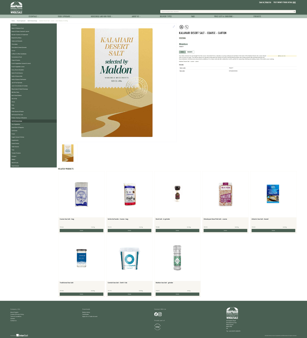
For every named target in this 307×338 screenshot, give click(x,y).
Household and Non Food (101, 16)
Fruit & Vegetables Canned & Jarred (21, 63)
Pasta (13, 108)
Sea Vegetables (16, 124)
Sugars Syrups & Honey (18, 137)
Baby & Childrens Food (18, 28)
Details (182, 52)
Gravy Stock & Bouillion (18, 69)
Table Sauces (15, 146)
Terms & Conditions (15, 316)
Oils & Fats (14, 98)
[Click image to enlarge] (117, 83)
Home (13, 20)
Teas (13, 150)
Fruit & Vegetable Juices (18, 66)
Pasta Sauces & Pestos (18, 111)
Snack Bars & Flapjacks (18, 127)
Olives (13, 102)
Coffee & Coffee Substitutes (19, 53)
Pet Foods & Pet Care (17, 114)
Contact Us (13, 320)
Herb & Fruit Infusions (17, 73)
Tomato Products (16, 153)
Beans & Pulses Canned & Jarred (20, 31)
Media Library (86, 312)
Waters (13, 159)
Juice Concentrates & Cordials (20, 86)
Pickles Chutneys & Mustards (19, 118)
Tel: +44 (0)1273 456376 (233, 331)
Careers (12, 318)
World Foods (15, 162)
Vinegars (14, 156)
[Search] (294, 11)
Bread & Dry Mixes (16, 37)
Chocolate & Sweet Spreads (19, 47)
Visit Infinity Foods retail (285, 2)
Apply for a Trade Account (89, 316)
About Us (136, 16)
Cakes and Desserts (17, 41)
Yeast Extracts (15, 166)
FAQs (193, 16)
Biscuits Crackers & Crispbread (20, 34)
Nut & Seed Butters (17, 95)
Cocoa (13, 50)
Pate (13, 105)
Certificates (85, 314)
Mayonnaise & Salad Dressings (20, 89)
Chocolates (15, 44)
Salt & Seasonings (32, 20)
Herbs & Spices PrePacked (19, 79)
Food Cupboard (64, 16)
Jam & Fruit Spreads (17, 82)
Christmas (14, 25)
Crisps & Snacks (16, 60)
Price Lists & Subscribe (223, 16)
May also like (282, 55)
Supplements (15, 140)
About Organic (14, 312)
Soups (13, 134)
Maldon (183, 44)
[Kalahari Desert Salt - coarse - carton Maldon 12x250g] (67, 153)
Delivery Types (166, 16)
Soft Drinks (14, 130)
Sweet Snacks (15, 143)
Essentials (33, 16)
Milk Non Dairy (15, 92)
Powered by (13, 335)
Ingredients (189, 52)
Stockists (257, 16)
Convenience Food (17, 57)
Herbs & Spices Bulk (17, 76)
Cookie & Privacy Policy (17, 314)
